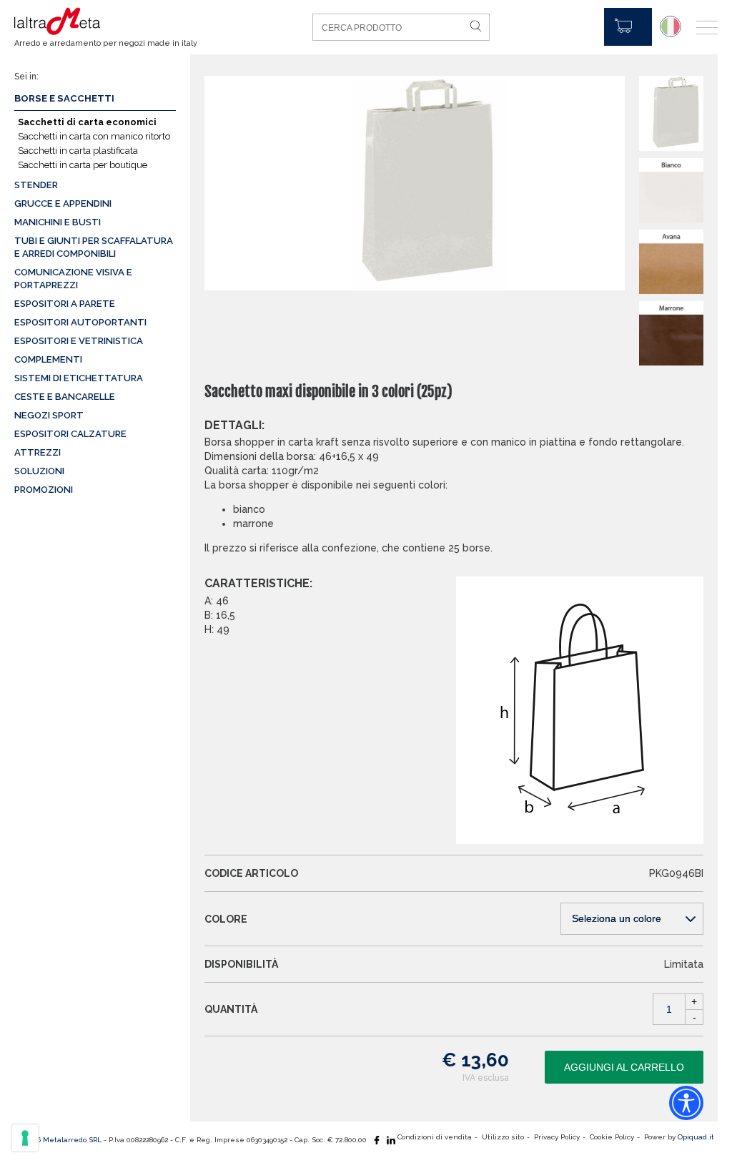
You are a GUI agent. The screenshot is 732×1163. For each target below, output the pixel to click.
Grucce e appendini (63, 203)
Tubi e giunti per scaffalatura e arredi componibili (93, 247)
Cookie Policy (612, 1137)
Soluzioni (39, 471)
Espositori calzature (70, 433)
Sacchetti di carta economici (87, 122)
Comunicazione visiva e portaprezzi (73, 278)
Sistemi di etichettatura (78, 378)
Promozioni (43, 489)
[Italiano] (670, 26)
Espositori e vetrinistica (78, 340)
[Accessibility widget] (686, 1103)
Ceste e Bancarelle (64, 396)
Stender (36, 185)
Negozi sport (49, 415)
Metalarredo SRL (72, 1140)
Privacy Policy (557, 1137)
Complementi (48, 359)
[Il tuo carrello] (628, 27)
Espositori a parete (64, 303)
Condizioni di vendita (434, 1137)
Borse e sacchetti (64, 98)
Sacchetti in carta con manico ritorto (94, 136)
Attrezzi (37, 452)
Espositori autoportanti (80, 322)
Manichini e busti (57, 222)
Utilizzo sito (503, 1137)
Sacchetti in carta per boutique (82, 165)
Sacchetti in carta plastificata (78, 150)
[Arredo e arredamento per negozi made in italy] (96, 21)
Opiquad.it (696, 1137)
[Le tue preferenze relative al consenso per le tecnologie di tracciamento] (25, 1138)
